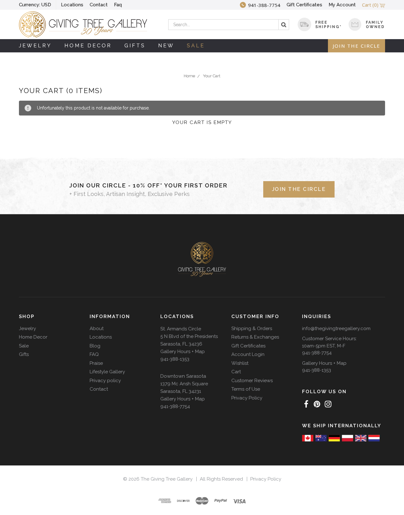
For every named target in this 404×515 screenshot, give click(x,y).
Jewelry (35, 46)
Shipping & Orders (251, 328)
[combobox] (228, 24)
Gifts (135, 46)
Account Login (247, 354)
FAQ (94, 354)
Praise (96, 363)
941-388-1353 (174, 359)
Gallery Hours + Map (182, 351)
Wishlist (239, 363)
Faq (118, 5)
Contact (99, 5)
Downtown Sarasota (183, 376)
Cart (236, 372)
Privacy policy (105, 380)
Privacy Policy (246, 398)
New (166, 46)
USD (35, 5)
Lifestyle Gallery (107, 372)
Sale (196, 46)
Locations (72, 5)
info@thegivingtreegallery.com (336, 328)
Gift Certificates (304, 5)
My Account (342, 5)
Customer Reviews (252, 380)
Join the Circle (356, 46)
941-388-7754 (175, 406)
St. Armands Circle (180, 329)
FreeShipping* (328, 24)
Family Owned (375, 24)
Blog (95, 346)
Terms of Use (245, 389)
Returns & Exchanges (255, 337)
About (97, 328)
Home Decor (88, 46)
